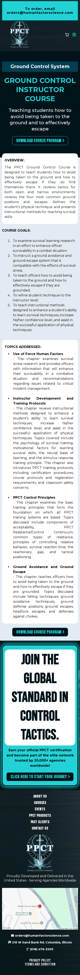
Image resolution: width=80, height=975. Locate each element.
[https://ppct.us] (19, 34)
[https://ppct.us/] (40, 853)
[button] (73, 34)
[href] (40, 909)
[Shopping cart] (67, 35)
